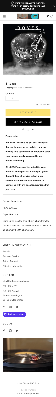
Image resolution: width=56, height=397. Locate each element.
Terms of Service (11, 256)
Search (6, 251)
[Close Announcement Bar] (54, 6)
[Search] (51, 16)
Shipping (9, 88)
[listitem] (28, 6)
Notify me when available (28, 122)
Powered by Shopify (28, 390)
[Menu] (4, 16)
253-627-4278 (10, 286)
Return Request (10, 261)
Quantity (10, 93)
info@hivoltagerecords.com (16, 281)
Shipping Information (13, 266)
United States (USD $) (27, 383)
